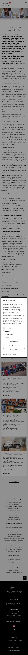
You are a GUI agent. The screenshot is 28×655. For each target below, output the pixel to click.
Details (7, 337)
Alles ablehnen (14, 341)
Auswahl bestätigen (14, 345)
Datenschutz (6, 354)
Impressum (13, 354)
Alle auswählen (14, 349)
